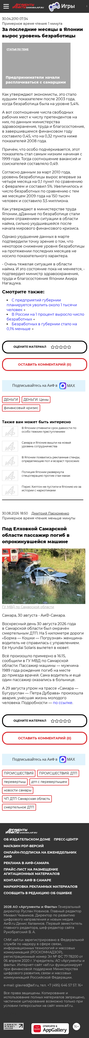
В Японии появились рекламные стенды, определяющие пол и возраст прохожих (51, 459)
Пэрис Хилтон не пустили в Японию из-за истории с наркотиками (51, 488)
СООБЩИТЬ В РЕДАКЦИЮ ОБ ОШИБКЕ (38, 893)
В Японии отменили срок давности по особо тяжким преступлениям (49, 429)
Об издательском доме (27, 839)
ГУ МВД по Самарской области (28, 607)
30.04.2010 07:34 (15, 19)
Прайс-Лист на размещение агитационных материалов (32, 871)
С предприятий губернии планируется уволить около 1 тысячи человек (42, 305)
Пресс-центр (66, 839)
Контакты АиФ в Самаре (27, 880)
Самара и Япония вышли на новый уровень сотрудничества (46, 444)
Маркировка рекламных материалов (40, 887)
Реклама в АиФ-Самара (26, 863)
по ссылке (62, 703)
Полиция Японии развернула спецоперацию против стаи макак (46, 473)
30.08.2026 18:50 (15, 513)
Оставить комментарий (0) (44, 364)
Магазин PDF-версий (24, 846)
